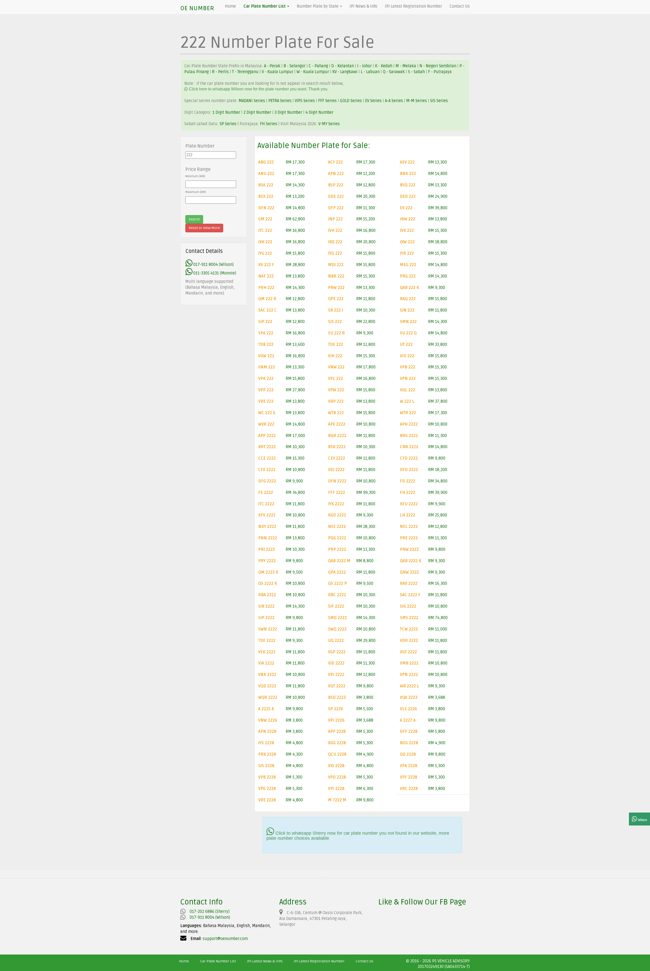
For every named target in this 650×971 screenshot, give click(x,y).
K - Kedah (384, 66)
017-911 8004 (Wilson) (213, 264)
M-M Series (416, 100)
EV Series (373, 100)
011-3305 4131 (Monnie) (214, 273)
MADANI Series (252, 100)
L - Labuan (371, 71)
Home (230, 6)
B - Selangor (294, 66)
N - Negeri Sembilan (438, 66)
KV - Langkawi (345, 71)
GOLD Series (351, 100)
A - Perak (272, 66)
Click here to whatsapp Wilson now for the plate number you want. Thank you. (258, 89)
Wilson (642, 820)
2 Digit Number (257, 112)
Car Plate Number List (218, 961)
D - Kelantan (343, 66)
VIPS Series (305, 100)
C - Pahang (318, 66)
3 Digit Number (288, 112)
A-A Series (394, 100)
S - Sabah (417, 71)
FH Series (268, 123)
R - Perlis (221, 71)
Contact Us (460, 6)
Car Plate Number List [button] (265, 6)
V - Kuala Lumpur (278, 71)
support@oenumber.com (225, 938)
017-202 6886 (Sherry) (210, 911)
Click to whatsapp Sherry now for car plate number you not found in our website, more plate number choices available (357, 836)
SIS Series (439, 100)
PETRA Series (279, 100)
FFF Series (327, 100)
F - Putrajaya (440, 71)
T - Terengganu (245, 71)
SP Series (228, 123)
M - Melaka (406, 66)
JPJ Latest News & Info (265, 961)
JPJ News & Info (363, 6)
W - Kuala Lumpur (313, 71)
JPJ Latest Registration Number (413, 6)
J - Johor (365, 66)
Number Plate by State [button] (318, 6)
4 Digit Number (319, 112)
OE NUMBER (197, 8)
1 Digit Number (226, 112)
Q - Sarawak (394, 71)
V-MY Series (329, 123)
